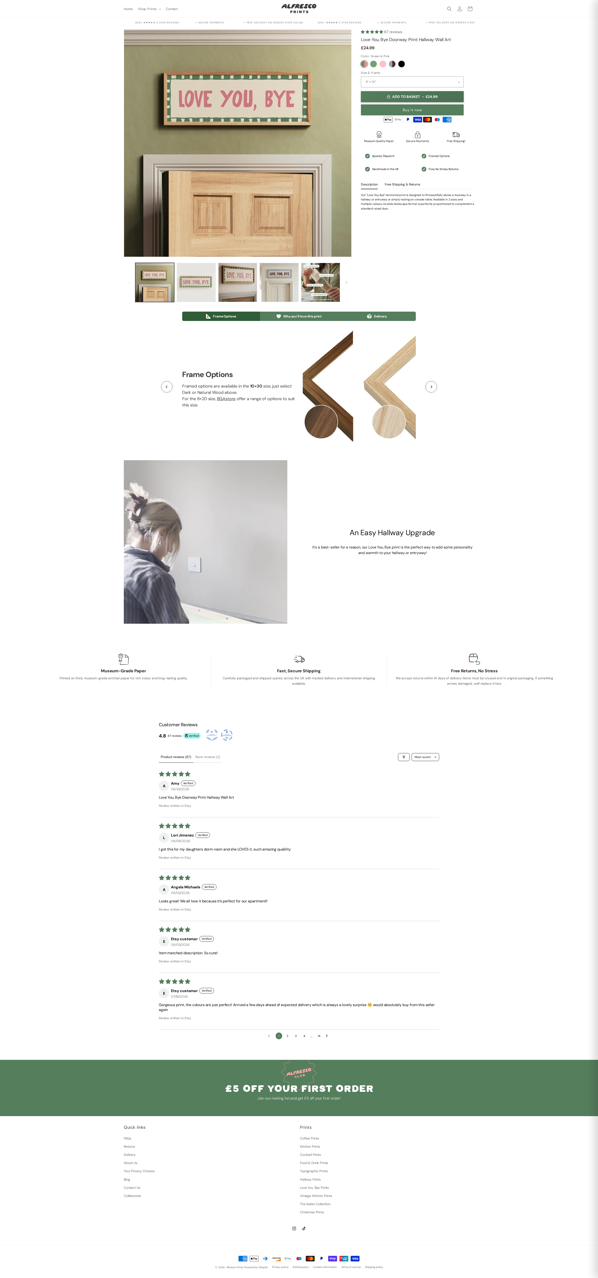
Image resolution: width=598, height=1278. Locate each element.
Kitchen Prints (310, 1146)
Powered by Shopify (256, 1267)
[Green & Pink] (364, 64)
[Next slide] (431, 386)
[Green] (373, 64)
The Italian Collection (315, 1204)
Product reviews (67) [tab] (176, 757)
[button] (149, 9)
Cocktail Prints (310, 1155)
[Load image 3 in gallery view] (237, 282)
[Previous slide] (166, 386)
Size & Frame (370, 73)
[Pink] (383, 64)
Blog (127, 1179)
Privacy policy (280, 1267)
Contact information (325, 1267)
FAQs (127, 1138)
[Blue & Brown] (392, 64)
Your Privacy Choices (139, 1171)
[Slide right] (346, 282)
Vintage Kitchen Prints (316, 1196)
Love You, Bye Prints (314, 1187)
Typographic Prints (313, 1171)
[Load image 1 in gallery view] (154, 282)
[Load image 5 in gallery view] (320, 282)
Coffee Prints (309, 1138)
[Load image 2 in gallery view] (196, 282)
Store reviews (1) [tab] (207, 757)
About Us (130, 1163)
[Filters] (404, 757)
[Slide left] (129, 282)
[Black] (401, 64)
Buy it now (412, 110)
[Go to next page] (328, 1036)
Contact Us (132, 1187)
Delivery (130, 1155)
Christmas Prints (312, 1212)
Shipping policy (374, 1267)
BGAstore (226, 399)
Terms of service (351, 1267)
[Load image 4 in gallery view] (279, 282)
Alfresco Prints (234, 1267)
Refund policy (301, 1267)
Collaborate (132, 1196)
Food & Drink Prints (314, 1163)
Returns (129, 1146)
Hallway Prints (310, 1179)
